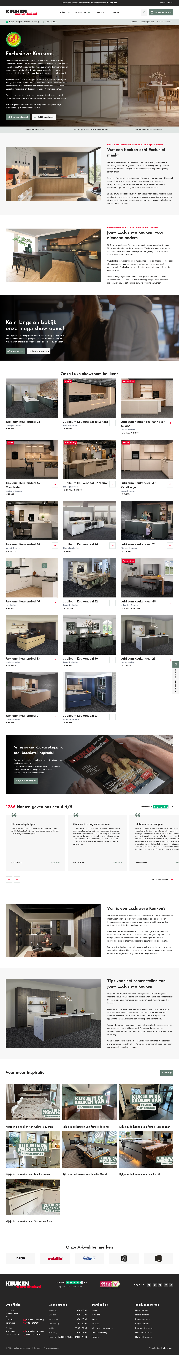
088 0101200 (51, 21)
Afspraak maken (15, 351)
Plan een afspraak (19, 117)
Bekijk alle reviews (160, 879)
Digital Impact (167, 1348)
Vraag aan (112, 2)
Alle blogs (167, 1072)
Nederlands (165, 2)
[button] (9, 879)
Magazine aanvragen (26, 780)
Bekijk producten (46, 117)
